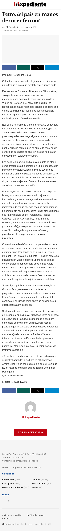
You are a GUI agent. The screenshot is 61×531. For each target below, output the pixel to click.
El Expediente (12, 27)
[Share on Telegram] (52, 67)
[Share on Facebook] (9, 67)
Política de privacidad (12, 515)
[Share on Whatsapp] (23, 67)
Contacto (6, 518)
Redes (35, 487)
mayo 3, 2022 (31, 27)
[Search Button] (57, 4)
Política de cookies (36, 515)
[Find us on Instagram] (14, 501)
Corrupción (8, 483)
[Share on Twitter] (38, 67)
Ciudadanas (8, 479)
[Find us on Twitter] (8, 501)
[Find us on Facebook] (3, 501)
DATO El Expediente (12, 487)
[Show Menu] (3, 4)
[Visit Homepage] (30, 4)
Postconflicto (39, 483)
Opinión (36, 479)
